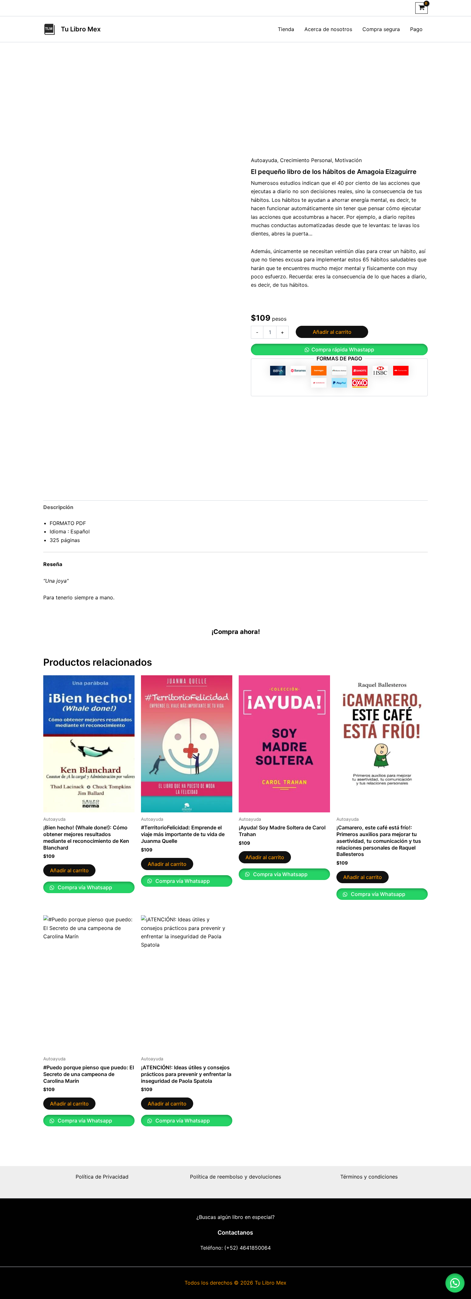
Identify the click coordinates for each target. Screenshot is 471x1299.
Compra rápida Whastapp (342, 349)
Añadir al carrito (332, 332)
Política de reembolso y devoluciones (235, 1176)
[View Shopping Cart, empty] (421, 8)
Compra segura (381, 29)
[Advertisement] (235, 90)
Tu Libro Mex (81, 29)
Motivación (348, 160)
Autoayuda (264, 160)
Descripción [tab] (58, 507)
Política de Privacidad (102, 1176)
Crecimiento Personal (306, 160)
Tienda (286, 29)
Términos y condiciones (369, 1176)
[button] (339, 349)
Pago (416, 29)
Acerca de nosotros (328, 29)
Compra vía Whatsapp (84, 887)
